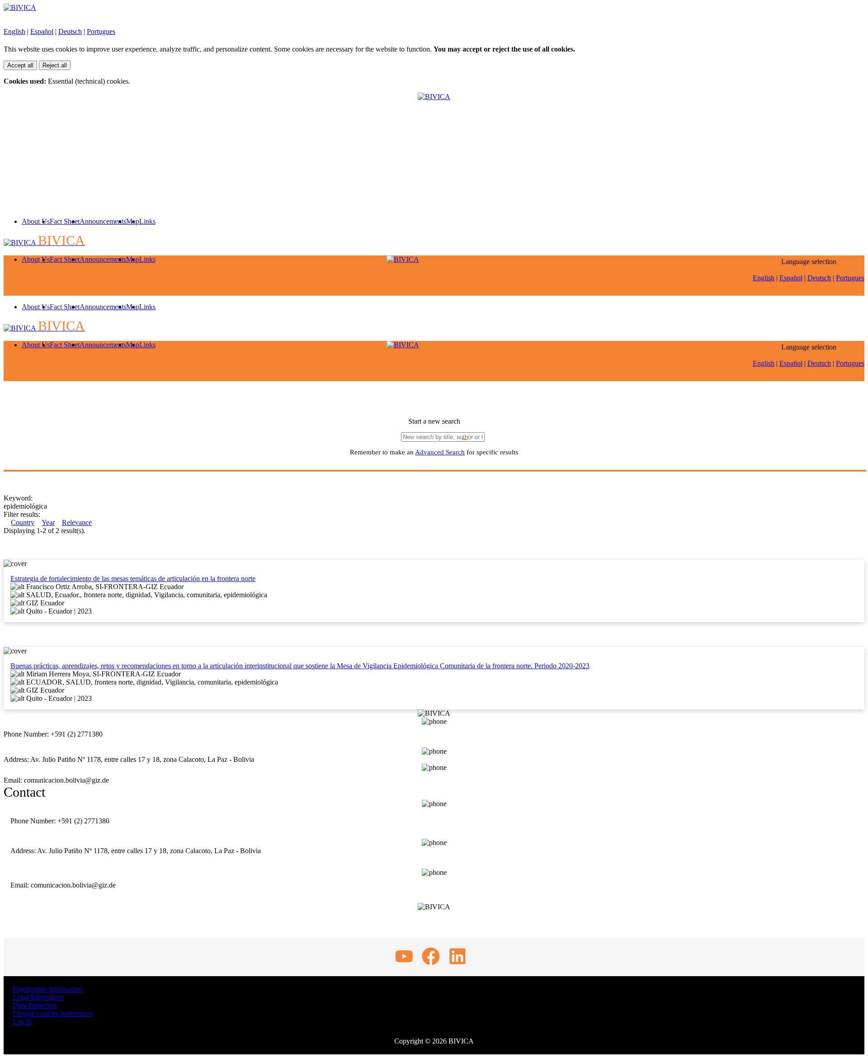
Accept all (20, 65)
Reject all (54, 65)
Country (22, 522)
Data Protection (35, 1005)
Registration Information (47, 989)
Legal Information (38, 997)
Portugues (101, 31)
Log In (22, 1021)
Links (147, 221)
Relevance (77, 522)
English (14, 31)
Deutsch (70, 31)
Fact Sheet (65, 221)
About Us (36, 221)
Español (41, 31)
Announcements (103, 221)
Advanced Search (440, 452)
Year (48, 522)
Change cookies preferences (53, 1013)
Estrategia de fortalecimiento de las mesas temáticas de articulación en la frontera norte (132, 578)
